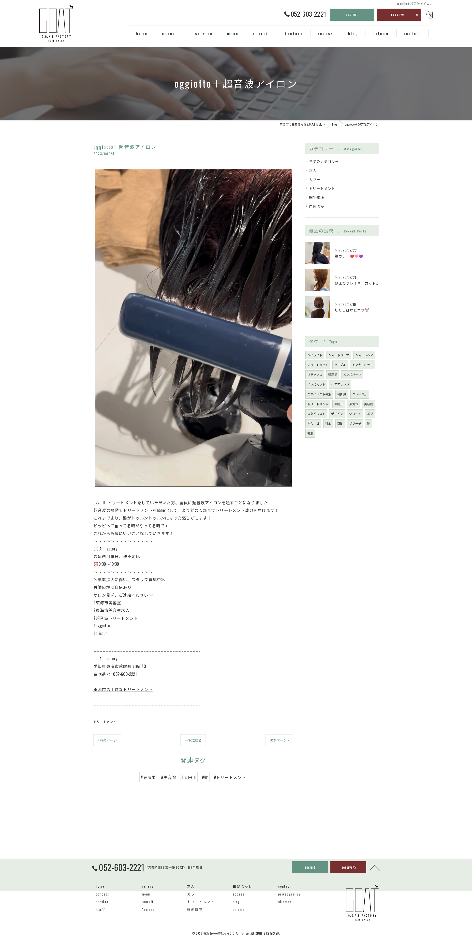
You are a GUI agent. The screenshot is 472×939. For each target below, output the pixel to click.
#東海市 (148, 777)
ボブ (370, 413)
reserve (397, 14)
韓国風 (341, 394)
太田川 (338, 404)
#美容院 (168, 777)
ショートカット (317, 364)
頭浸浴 (332, 374)
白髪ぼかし (318, 206)
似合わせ (313, 423)
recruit (352, 14)
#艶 (205, 777)
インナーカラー (362, 364)
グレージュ (359, 394)
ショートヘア (364, 355)
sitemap (285, 901)
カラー (314, 179)
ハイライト (314, 355)
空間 (340, 423)
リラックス (314, 374)
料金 (328, 423)
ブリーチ (355, 423)
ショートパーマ (338, 355)
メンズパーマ (352, 374)
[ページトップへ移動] (375, 867)
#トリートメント (230, 777)
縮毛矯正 (316, 197)
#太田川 (188, 777)
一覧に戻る (193, 740)
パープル (340, 364)
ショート (355, 413)
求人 (312, 170)
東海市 (353, 404)
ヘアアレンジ (340, 384)
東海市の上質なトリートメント (123, 689)
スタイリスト (316, 413)
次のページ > (279, 740)
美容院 (368, 404)
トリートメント (104, 721)
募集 (310, 433)
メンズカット (316, 384)
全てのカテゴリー (324, 161)
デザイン (337, 413)
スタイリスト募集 (319, 394)
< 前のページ (107, 740)
